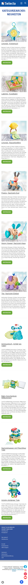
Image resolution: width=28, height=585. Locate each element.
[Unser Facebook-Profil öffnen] (25, 566)
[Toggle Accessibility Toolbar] (22, 582)
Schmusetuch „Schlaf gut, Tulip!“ (11, 345)
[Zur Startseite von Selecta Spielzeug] (8, 4)
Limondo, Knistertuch (9, 44)
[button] (2, 582)
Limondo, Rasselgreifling (11, 143)
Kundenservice (4, 545)
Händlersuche (4, 539)
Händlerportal (4, 530)
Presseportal (4, 532)
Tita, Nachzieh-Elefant (10, 294)
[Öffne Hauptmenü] (21, 3)
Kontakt (3, 544)
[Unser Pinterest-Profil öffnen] (25, 573)
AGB (2, 557)
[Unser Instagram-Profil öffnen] (25, 570)
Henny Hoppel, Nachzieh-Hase (13, 243)
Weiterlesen (7, 62)
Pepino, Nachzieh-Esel (10, 193)
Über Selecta (4, 537)
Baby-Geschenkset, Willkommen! (9, 397)
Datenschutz (4, 554)
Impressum (4, 552)
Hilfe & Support (4, 547)
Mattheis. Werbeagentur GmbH (18, 570)
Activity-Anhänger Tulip (10, 500)
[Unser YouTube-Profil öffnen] (25, 577)
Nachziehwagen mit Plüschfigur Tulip (13, 449)
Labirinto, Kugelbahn (9, 94)
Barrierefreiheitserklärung (7, 555)
